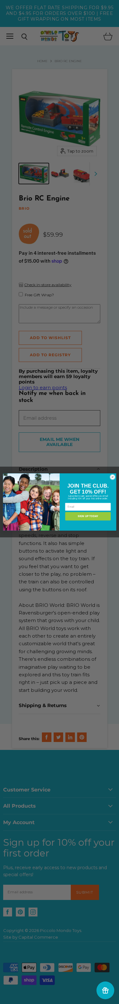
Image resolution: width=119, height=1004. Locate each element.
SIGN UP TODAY (88, 516)
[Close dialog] (112, 477)
